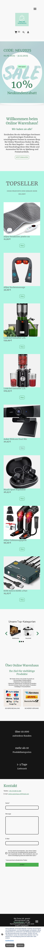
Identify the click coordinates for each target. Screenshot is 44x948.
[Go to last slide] (6, 633)
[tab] (19, 641)
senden (22, 864)
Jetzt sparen (22, 67)
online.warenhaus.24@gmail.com (18, 794)
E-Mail (7, 839)
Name (7, 803)
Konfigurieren (9, 940)
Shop (22, 245)
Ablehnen (20, 945)
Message (8, 814)
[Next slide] (37, 633)
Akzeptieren (10, 945)
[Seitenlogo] (22, 19)
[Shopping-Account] (28, 32)
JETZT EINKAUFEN (22, 157)
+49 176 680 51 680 (15, 791)
